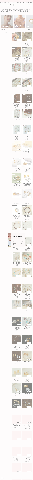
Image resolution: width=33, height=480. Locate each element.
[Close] (23, 234)
